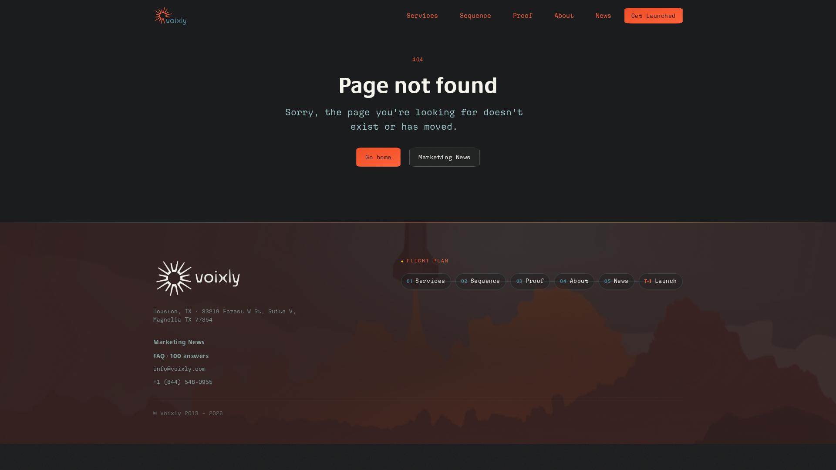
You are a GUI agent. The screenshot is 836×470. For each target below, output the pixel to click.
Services (422, 15)
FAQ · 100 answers (181, 355)
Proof (523, 15)
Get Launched (653, 16)
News (603, 15)
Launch (660, 281)
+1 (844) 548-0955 (182, 382)
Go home (378, 157)
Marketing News (444, 157)
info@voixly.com (179, 369)
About (564, 15)
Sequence (475, 15)
